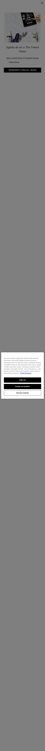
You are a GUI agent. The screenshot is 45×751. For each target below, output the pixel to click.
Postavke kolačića (22, 393)
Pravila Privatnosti (25, 373)
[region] (22, 375)
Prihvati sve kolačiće (22, 386)
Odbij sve (22, 380)
